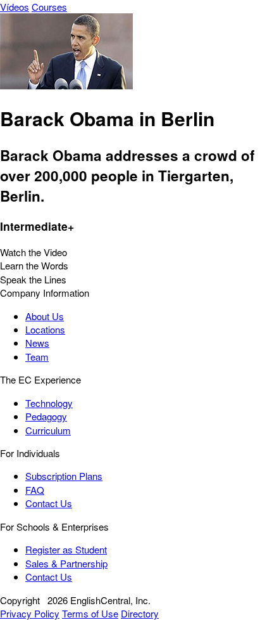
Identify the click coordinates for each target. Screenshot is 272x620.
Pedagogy (46, 416)
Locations (45, 329)
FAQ (34, 489)
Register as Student (66, 549)
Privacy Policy (29, 613)
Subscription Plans (63, 475)
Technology (49, 403)
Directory (140, 613)
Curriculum (48, 430)
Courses (49, 6)
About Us (44, 316)
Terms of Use (90, 613)
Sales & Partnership (66, 563)
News (37, 342)
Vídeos (14, 6)
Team (37, 356)
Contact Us (48, 503)
